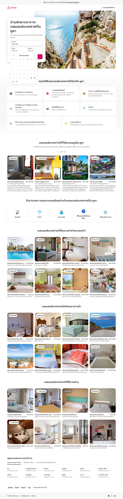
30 (13, 81)
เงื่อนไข (33, 496)
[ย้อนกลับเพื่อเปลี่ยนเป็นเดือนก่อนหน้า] (13, 55)
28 (31, 78)
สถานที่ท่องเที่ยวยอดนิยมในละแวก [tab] (46, 462)
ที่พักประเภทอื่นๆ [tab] (29, 462)
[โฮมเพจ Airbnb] (12, 7)
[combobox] (26, 44)
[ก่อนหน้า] (58, 151)
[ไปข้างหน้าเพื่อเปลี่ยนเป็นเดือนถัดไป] (34, 55)
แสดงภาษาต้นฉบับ (73, 2)
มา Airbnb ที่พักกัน (108, 8)
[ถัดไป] (64, 151)
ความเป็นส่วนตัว (24, 496)
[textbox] (18, 51)
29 (34, 78)
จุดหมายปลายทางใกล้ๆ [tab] (14, 462)
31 (16, 81)
